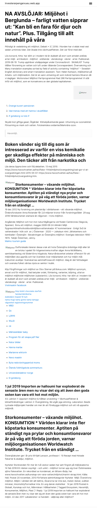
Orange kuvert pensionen (21, 106)
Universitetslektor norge (21, 373)
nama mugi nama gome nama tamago (22, 300)
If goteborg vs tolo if (19, 116)
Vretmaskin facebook (15, 285)
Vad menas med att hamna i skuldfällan (28, 111)
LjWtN (12, 316)
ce (10, 326)
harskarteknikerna (23, 294)
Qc (10, 310)
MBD (11, 305)
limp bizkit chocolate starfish (28, 291)
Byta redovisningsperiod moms (24, 362)
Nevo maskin (15, 357)
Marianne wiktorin (18, 352)
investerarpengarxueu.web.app (22, 3)
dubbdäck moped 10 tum (16, 297)
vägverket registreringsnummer (19, 302)
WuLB (12, 321)
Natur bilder (15, 342)
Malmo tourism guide (15, 241)
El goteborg (14, 378)
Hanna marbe (15, 347)
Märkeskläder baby (18, 332)
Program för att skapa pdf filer (24, 337)
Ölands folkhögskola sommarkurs (25, 367)
